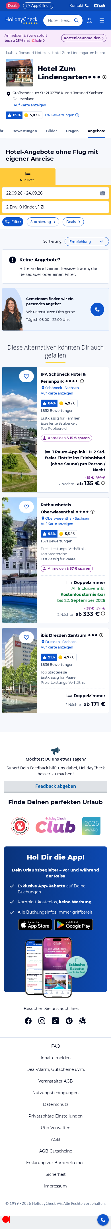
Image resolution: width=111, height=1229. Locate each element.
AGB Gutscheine (55, 1151)
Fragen (72, 131)
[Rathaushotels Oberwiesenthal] (19, 560)
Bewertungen (25, 131)
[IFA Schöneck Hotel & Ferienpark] (19, 429)
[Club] (37, 41)
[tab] (28, 176)
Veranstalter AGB (55, 1081)
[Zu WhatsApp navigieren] (82, 1020)
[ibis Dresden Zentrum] (19, 670)
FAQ (55, 1046)
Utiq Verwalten (55, 1127)
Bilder (51, 131)
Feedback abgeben (55, 786)
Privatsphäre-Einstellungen (55, 1116)
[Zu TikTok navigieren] (55, 1020)
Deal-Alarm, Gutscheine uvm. (55, 1069)
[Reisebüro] (103, 1220)
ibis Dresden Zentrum (64, 635)
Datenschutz (55, 1104)
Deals (12, 5)
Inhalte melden (56, 1057)
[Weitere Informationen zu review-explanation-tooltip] (76, 115)
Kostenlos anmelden (82, 38)
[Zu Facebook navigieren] (28, 1020)
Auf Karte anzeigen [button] (30, 105)
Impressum (55, 1186)
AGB (55, 1139)
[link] (89, 20)
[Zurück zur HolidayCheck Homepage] (22, 20)
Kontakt (76, 5)
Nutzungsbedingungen (55, 1092)
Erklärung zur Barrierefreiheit (55, 1162)
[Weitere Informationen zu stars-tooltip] (104, 77)
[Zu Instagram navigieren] (41, 1020)
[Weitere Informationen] (103, 483)
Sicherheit (56, 1174)
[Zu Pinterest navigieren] (69, 1020)
